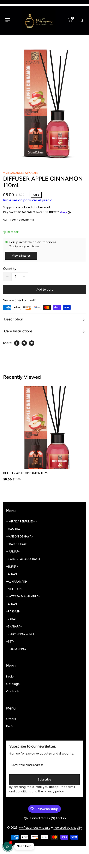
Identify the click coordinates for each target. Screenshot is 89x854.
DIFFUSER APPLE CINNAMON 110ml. (26, 473)
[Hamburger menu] (7, 20)
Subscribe (44, 779)
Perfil (9, 726)
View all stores (21, 255)
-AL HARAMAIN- (17, 581)
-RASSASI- (13, 611)
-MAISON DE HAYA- (19, 536)
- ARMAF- (13, 551)
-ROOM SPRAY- (17, 649)
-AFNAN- (12, 574)
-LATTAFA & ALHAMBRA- (23, 596)
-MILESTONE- (15, 589)
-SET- (10, 641)
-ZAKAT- (12, 619)
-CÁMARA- (14, 529)
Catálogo (13, 684)
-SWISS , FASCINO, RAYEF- (24, 559)
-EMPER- (12, 566)
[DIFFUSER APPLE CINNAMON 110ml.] (44, 104)
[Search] (81, 20)
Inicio (10, 676)
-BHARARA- (14, 626)
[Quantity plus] (24, 277)
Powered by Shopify (68, 828)
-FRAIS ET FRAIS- (17, 544)
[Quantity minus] (7, 277)
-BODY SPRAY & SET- (21, 634)
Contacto (13, 691)
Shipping (9, 207)
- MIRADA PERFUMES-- (21, 521)
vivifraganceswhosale (34, 828)
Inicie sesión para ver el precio (27, 200)
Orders (11, 719)
